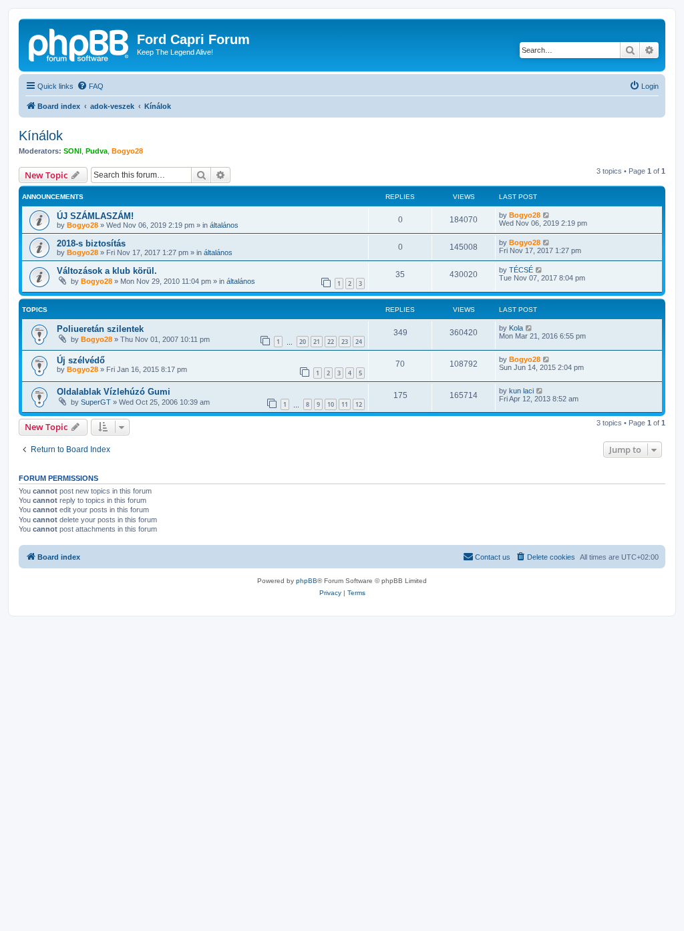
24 (358, 341)
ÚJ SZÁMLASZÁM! (95, 216)
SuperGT (96, 402)
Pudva (97, 151)
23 (344, 341)
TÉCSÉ (521, 270)
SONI (72, 151)
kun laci (521, 391)
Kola (516, 328)
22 (330, 341)
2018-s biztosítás (91, 243)
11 (344, 404)
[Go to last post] (546, 215)
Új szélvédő (81, 360)
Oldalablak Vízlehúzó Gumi (113, 392)
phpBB (306, 580)
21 (316, 341)
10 (330, 404)
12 (358, 404)
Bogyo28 (127, 151)
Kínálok (41, 135)
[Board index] (79, 43)
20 (302, 341)
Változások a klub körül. (107, 271)
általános (224, 225)
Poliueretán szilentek (100, 329)
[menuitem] (90, 86)
